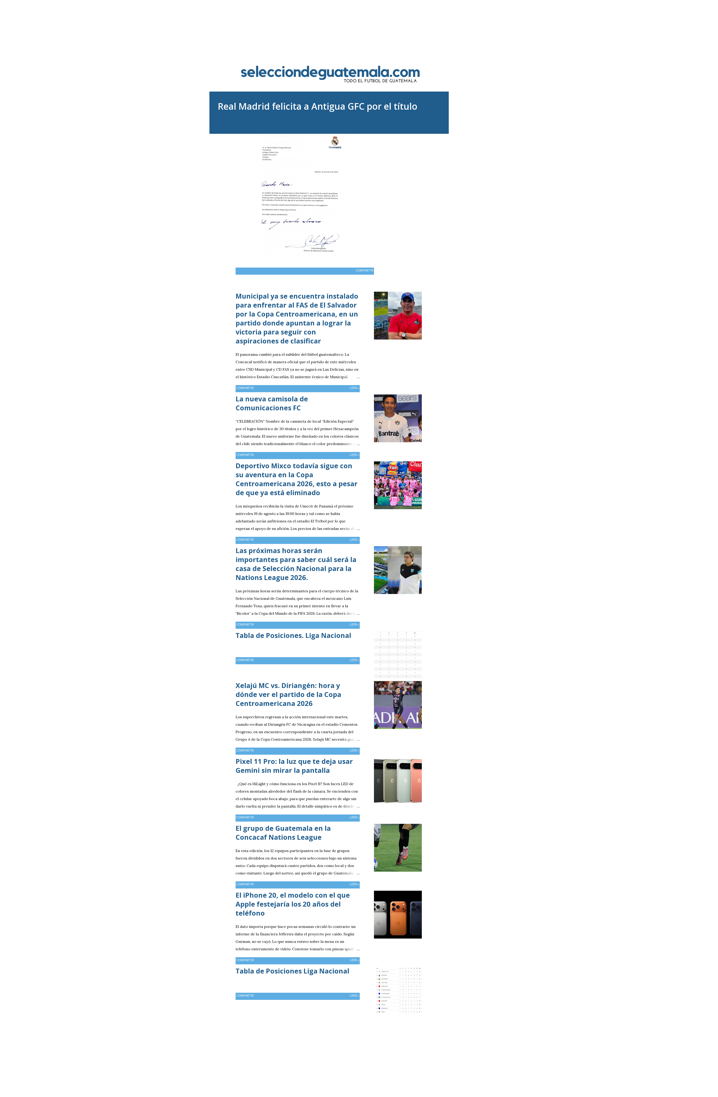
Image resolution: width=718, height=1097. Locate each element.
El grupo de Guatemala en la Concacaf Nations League (283, 833)
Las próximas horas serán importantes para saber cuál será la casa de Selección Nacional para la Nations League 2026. (296, 564)
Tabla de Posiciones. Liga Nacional (293, 635)
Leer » (354, 388)
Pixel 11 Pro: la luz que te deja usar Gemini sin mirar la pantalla (294, 766)
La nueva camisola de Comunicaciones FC (272, 403)
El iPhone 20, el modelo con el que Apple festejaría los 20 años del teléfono (293, 904)
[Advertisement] (359, 26)
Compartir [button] (364, 270)
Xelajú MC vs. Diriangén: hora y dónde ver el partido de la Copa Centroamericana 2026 (288, 694)
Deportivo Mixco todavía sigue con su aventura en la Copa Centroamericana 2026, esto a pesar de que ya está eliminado (297, 479)
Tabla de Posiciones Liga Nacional (292, 971)
